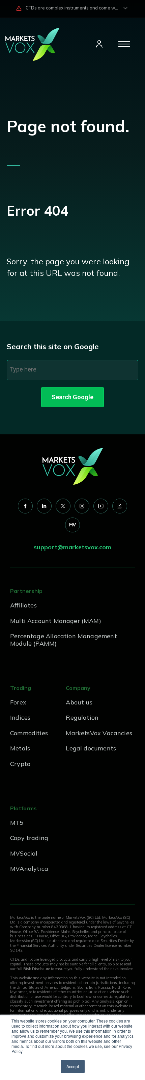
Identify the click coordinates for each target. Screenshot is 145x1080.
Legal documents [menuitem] (91, 748)
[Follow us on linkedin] (44, 506)
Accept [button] (72, 1066)
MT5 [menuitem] (17, 822)
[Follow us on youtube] (100, 506)
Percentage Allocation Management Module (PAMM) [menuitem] (63, 639)
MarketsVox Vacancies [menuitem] (99, 733)
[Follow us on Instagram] (82, 506)
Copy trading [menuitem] (29, 838)
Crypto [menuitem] (20, 764)
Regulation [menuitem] (82, 717)
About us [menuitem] (79, 702)
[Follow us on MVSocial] (72, 525)
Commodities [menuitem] (29, 733)
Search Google (72, 397)
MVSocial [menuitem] (23, 853)
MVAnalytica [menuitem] (29, 868)
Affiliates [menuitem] (23, 605)
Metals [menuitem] (20, 748)
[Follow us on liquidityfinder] (119, 506)
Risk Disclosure (36, 968)
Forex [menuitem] (18, 702)
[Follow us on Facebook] (25, 506)
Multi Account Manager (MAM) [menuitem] (55, 621)
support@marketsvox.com (72, 547)
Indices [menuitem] (20, 717)
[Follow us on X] (63, 506)
